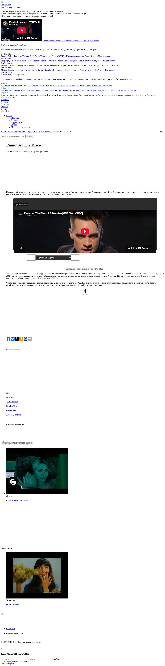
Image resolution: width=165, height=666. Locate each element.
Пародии (132, 90)
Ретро (78, 90)
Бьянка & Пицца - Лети (61, 65)
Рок (24, 86)
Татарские (22, 95)
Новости (5, 100)
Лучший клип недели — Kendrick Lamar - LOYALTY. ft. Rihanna (70, 41)
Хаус (77, 86)
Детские (36, 90)
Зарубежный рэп (104, 86)
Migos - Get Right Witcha (104, 61)
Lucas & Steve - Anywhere (17, 500)
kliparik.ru (5, 111)
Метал (82, 86)
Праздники (46, 90)
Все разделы (6, 72)
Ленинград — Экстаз (61, 70)
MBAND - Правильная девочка (70, 56)
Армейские (96, 90)
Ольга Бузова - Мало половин (98, 56)
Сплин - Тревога (79, 70)
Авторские (56, 90)
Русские (4, 95)
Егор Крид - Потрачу (10, 61)
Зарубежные (6, 104)
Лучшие (4, 102)
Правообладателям (14, 633)
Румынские (141, 95)
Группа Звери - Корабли (41, 70)
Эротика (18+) (115, 90)
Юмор (124, 90)
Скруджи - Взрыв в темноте (81, 61)
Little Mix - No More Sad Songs (85, 65)
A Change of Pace (13, 415)
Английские (97, 95)
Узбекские (13, 95)
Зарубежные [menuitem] (16, 122)
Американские (85, 95)
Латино (72, 90)
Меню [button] (9, 115)
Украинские (130, 95)
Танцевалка (16, 90)
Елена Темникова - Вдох (45, 56)
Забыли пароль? (8, 664)
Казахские (32, 95)
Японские (61, 95)
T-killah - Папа (26, 61)
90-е (31, 90)
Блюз (47, 86)
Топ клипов (6, 5)
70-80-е (25, 90)
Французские (72, 95)
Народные (85, 90)
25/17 (8, 393)
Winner (16, 151)
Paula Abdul (11, 410)
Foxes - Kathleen (13, 604)
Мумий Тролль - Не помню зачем (15, 70)
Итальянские (109, 95)
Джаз (42, 86)
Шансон (35, 86)
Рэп (12, 86)
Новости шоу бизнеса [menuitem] (20, 127)
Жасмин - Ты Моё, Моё (24, 56)
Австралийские (8, 97)
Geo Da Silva (11, 406)
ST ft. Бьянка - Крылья (109, 65)
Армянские (151, 95)
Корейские (42, 95)
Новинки (5, 109)
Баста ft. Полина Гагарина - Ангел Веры (50, 61)
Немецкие (120, 95)
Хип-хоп (18, 86)
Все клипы (6, 86)
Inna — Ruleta (7, 56)
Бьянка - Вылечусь (9, 65)
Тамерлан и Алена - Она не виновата (34, 65)
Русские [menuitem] (14, 120)
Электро (63, 86)
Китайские (52, 95)
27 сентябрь (27, 151)
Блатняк (105, 90)
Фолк (52, 86)
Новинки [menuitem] (15, 118)
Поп (57, 86)
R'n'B (29, 86)
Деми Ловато (12, 402)
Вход (162, 131)
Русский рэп (91, 86)
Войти (56, 659)
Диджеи (64, 90)
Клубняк (71, 86)
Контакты (10, 629)
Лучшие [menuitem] (14, 125)
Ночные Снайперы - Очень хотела (102, 70)
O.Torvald (10, 397)
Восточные (6, 90)
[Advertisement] (85, 173)
